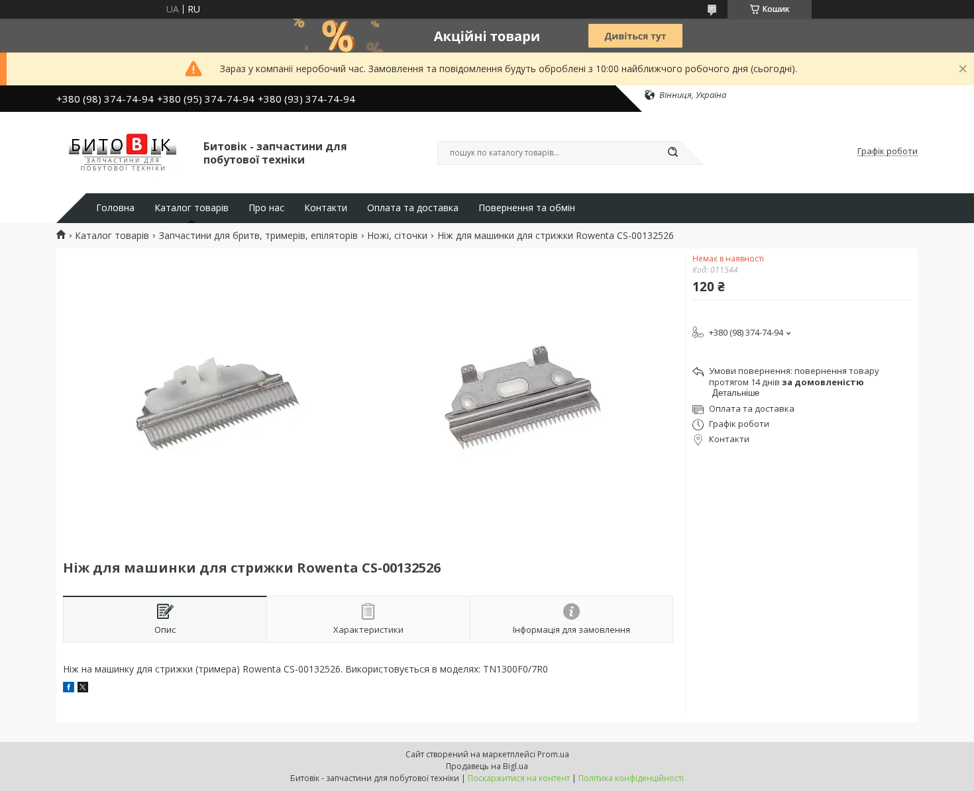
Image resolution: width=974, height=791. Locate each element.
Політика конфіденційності (631, 778)
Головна (115, 207)
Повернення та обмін (526, 207)
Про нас (266, 207)
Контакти (325, 207)
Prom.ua (553, 754)
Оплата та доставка (413, 207)
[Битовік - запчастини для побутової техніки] (123, 151)
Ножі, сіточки (397, 236)
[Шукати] (672, 153)
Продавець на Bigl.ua (487, 766)
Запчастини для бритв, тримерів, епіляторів (258, 236)
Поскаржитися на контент (519, 778)
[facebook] (68, 688)
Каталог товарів (191, 207)
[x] (83, 688)
